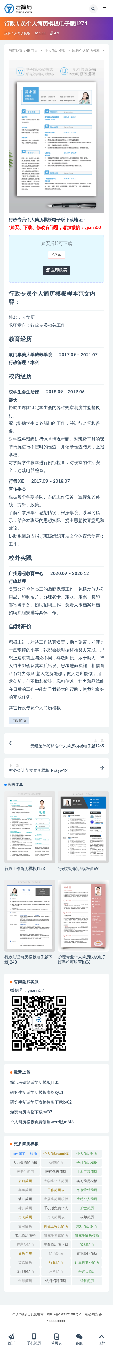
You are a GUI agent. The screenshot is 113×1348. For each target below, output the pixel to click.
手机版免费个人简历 (56, 1209)
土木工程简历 (86, 1171)
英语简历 (25, 1262)
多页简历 (25, 1181)
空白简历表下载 (56, 1244)
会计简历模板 (86, 1162)
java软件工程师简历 (25, 1155)
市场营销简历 (86, 1190)
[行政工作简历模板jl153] (29, 827)
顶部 (101, 1343)
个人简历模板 (55, 50)
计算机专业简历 (87, 1262)
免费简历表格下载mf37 (31, 1112)
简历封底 (56, 1253)
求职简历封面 (86, 1226)
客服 (79, 1343)
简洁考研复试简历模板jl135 (34, 1083)
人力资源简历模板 (25, 1164)
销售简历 (87, 1281)
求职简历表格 (25, 1235)
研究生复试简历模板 (56, 1236)
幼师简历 (25, 1199)
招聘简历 (25, 1217)
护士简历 (87, 1208)
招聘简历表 (56, 1217)
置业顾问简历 (86, 1253)
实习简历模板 (86, 1181)
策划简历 (87, 1244)
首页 (34, 50)
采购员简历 (87, 1271)
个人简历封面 (86, 1153)
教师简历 (87, 1217)
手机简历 (34, 1343)
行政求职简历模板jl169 (78, 869)
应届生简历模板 (56, 1199)
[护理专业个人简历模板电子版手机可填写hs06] (83, 916)
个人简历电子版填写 (28, 1314)
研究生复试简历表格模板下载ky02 (41, 1102)
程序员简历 (25, 1244)
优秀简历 (56, 1162)
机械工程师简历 (56, 1226)
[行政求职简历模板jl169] (83, 827)
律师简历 (25, 1208)
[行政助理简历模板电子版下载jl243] (29, 916)
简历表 (56, 1343)
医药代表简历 (55, 1171)
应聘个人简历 (86, 1199)
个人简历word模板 (56, 1155)
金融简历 (25, 1281)
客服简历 (25, 1190)
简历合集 (25, 1253)
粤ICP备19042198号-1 (64, 1314)
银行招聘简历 (55, 1281)
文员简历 (25, 1226)
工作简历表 (56, 1190)
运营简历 (56, 1271)
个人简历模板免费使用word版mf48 (42, 1122)
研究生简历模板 (87, 1235)
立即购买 (58, 270)
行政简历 (18, 721)
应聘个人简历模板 (17, 33)
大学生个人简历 (56, 1181)
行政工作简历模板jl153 (24, 869)
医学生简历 (25, 1171)
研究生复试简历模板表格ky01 (36, 1093)
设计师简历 (25, 1271)
